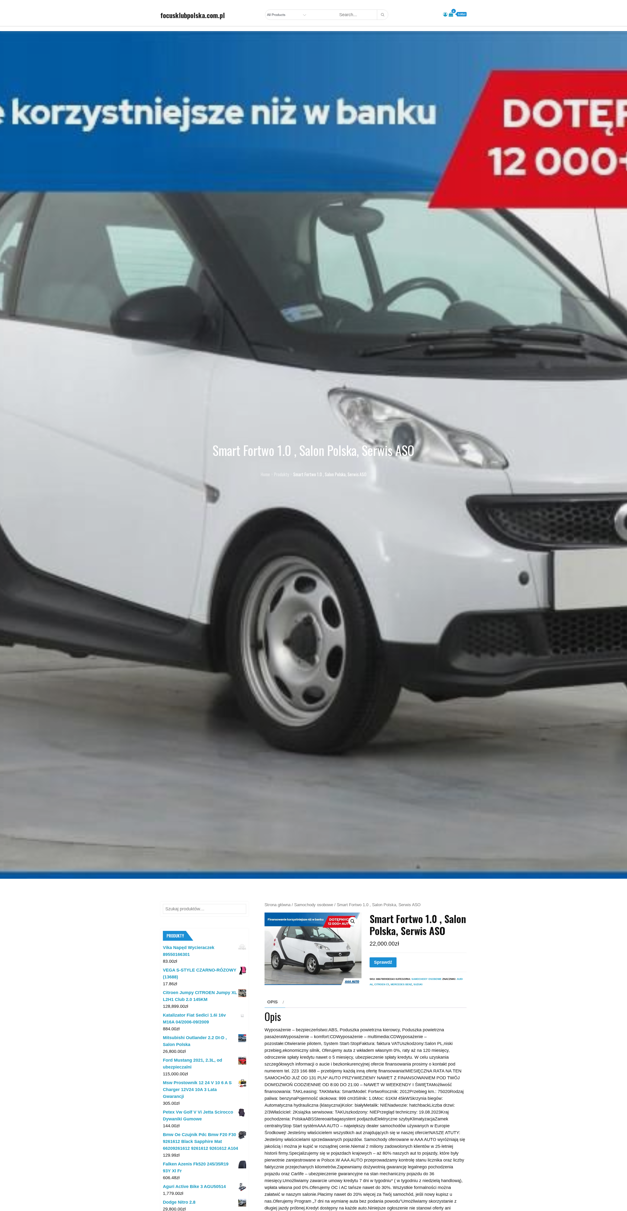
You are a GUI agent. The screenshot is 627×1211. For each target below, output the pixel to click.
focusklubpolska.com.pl (192, 15)
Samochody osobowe (313, 904)
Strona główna (277, 904)
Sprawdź (383, 962)
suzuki (417, 984)
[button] (352, 921)
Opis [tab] (272, 1001)
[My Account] (445, 14)
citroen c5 (381, 984)
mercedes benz (401, 984)
